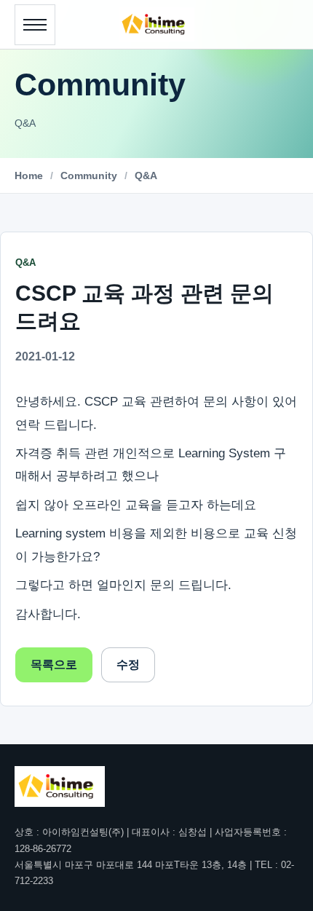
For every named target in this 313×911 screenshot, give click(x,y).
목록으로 (54, 664)
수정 (128, 664)
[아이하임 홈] (156, 24)
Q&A (146, 175)
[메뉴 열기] (35, 24)
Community (88, 175)
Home (29, 175)
